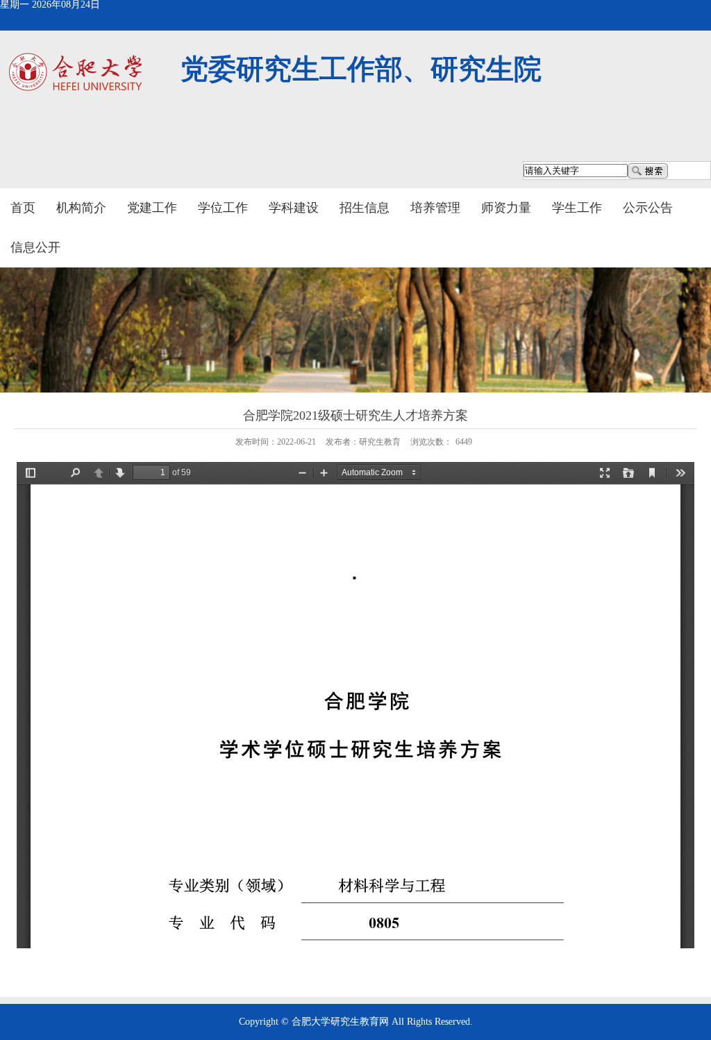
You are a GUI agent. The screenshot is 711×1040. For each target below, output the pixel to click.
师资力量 (506, 208)
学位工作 (223, 208)
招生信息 (365, 208)
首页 (22, 208)
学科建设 (294, 208)
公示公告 (648, 208)
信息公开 (35, 247)
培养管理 (435, 208)
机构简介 (81, 208)
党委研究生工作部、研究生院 (361, 69)
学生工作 (577, 208)
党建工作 (152, 208)
